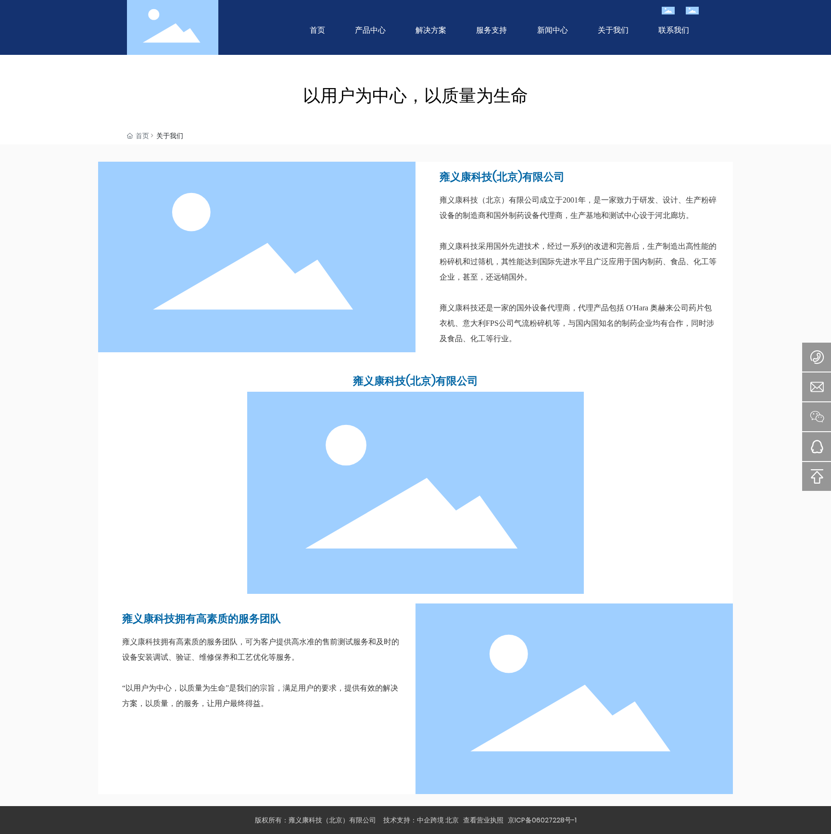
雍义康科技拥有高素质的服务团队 (201, 618)
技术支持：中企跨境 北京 (421, 820)
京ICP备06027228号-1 (542, 820)
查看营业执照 (485, 820)
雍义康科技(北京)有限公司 (502, 176)
